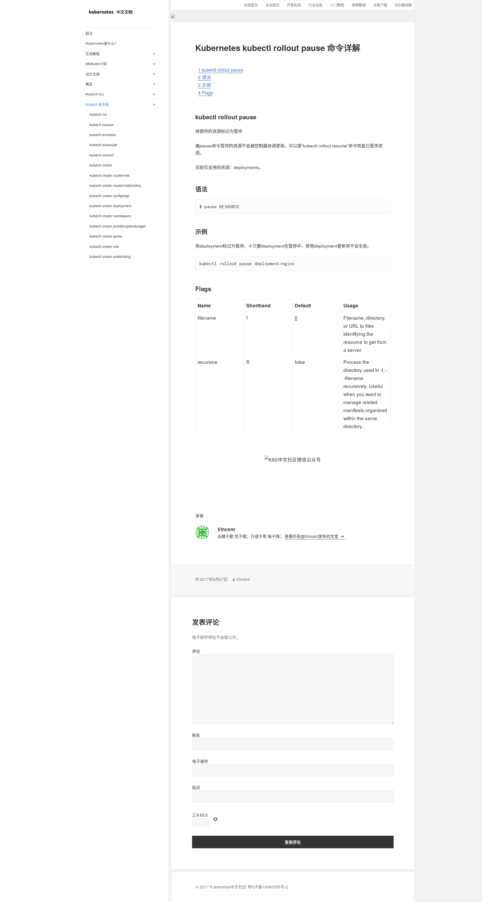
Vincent (243, 579)
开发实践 (294, 4)
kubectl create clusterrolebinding (115, 185)
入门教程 (337, 4)
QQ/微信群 (403, 4)
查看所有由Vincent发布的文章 (312, 536)
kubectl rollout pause (220, 69)
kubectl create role (104, 246)
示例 (204, 85)
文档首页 (251, 4)
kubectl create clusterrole (110, 175)
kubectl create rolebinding (110, 256)
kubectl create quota (106, 236)
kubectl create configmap (109, 195)
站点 (196, 787)
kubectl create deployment (110, 205)
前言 (89, 33)
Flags (205, 92)
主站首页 (272, 4)
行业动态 (316, 4)
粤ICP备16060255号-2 (268, 887)
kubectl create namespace (110, 215)
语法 (204, 77)
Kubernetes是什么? (101, 43)
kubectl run (98, 114)
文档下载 (380, 4)
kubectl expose (101, 124)
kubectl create (101, 164)
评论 (196, 651)
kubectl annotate (103, 134)
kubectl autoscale (103, 144)
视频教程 (359, 4)
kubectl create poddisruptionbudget (118, 226)
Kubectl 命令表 (97, 104)
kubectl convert (102, 154)
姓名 (196, 735)
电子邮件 (200, 761)
